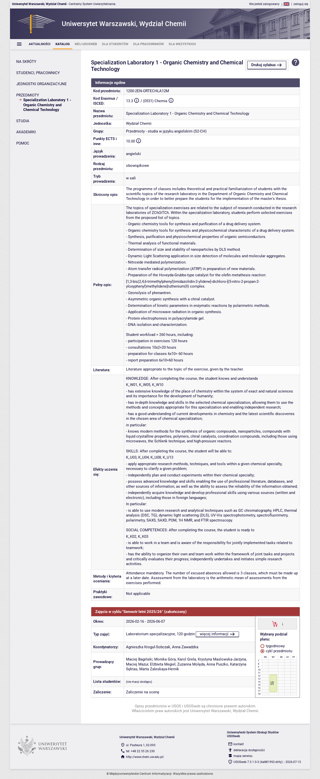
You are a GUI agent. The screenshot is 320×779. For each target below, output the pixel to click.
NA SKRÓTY (26, 61)
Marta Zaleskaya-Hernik (159, 669)
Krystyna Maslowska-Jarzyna (222, 659)
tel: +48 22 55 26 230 (140, 751)
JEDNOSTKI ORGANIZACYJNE (41, 84)
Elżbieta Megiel (163, 664)
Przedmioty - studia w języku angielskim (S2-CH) (166, 131)
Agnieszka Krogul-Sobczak (148, 647)
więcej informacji (214, 634)
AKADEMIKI (26, 132)
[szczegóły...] (282, 623)
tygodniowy (275, 646)
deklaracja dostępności (249, 750)
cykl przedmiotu (278, 651)
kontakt (239, 744)
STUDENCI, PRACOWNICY (38, 73)
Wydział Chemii (139, 123)
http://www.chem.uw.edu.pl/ (145, 757)
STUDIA (22, 121)
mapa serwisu (243, 756)
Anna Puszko (217, 664)
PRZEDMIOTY (27, 95)
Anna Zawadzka (185, 647)
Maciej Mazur (137, 664)
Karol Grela (187, 659)
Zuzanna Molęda (191, 664)
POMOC (22, 143)
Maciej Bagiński (139, 659)
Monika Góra (165, 659)
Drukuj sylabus (263, 65)
